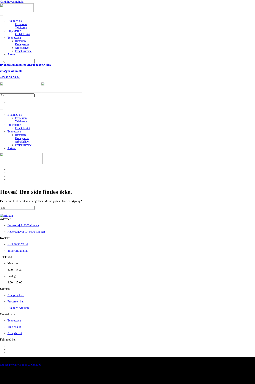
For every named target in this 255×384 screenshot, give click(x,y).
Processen (21, 24)
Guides (4, 364)
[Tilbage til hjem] (17, 11)
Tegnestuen (14, 37)
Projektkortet (22, 34)
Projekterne (14, 30)
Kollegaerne (22, 44)
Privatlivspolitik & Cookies (25, 364)
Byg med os (14, 20)
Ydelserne (21, 27)
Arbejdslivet (22, 47)
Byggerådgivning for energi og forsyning (25, 64)
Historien (20, 41)
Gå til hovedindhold (12, 1)
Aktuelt (11, 54)
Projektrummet (23, 51)
